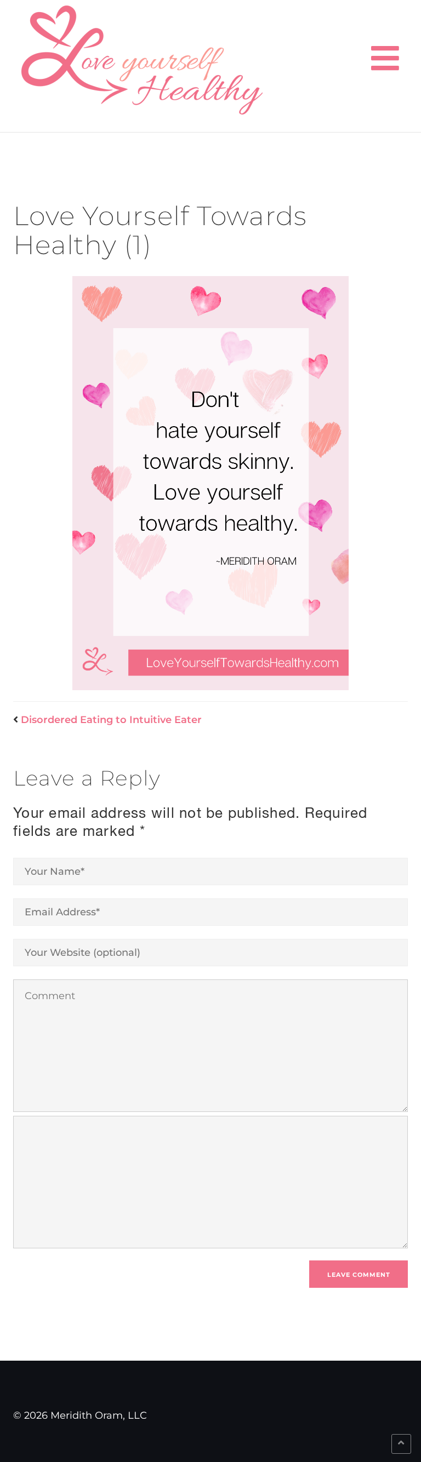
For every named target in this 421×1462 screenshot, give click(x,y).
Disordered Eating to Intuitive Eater (111, 720)
